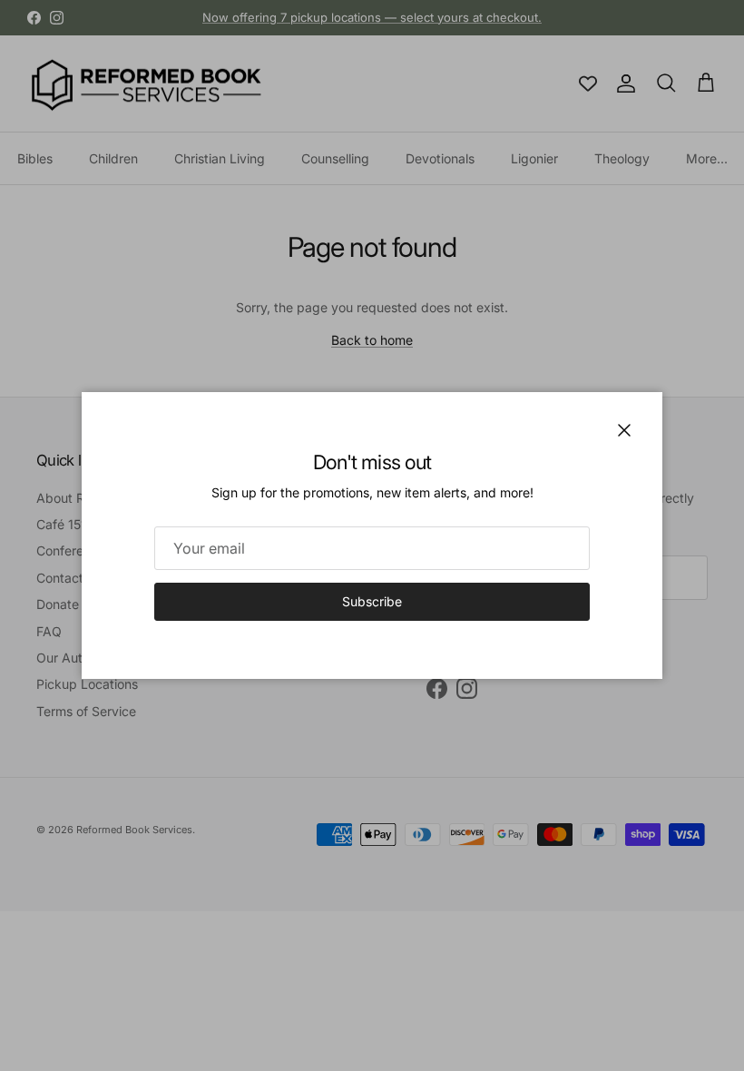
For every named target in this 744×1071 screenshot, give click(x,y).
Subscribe (372, 601)
